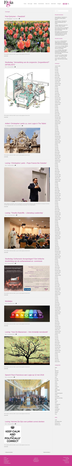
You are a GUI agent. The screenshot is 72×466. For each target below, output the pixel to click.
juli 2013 (56, 315)
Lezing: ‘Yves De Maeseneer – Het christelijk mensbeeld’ (26, 332)
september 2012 (58, 331)
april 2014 (56, 300)
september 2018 (58, 217)
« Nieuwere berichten (9, 452)
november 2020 (58, 176)
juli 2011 (56, 353)
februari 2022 (57, 152)
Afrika (56, 367)
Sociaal (56, 401)
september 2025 (58, 83)
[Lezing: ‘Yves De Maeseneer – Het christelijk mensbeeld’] (27, 350)
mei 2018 (56, 224)
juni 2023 (56, 126)
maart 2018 (57, 227)
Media (56, 391)
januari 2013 (57, 324)
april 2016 (56, 264)
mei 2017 (56, 243)
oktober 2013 (57, 310)
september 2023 (58, 121)
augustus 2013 (57, 313)
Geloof (56, 385)
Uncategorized (57, 404)
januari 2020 (57, 192)
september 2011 (58, 350)
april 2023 (56, 129)
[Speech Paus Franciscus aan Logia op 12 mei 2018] (27, 395)
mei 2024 (56, 109)
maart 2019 (57, 208)
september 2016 (58, 256)
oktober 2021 (57, 158)
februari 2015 (57, 284)
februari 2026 (57, 75)
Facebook (66, 461)
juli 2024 (56, 105)
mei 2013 (56, 318)
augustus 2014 (57, 294)
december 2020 (58, 174)
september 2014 (58, 292)
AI (55, 369)
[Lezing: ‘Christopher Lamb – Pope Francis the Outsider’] (27, 184)
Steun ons (47, 3)
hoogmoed (57, 386)
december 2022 (58, 136)
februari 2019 (57, 209)
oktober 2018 (57, 216)
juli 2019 (56, 201)
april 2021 (56, 168)
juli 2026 (56, 67)
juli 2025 (56, 86)
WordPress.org (57, 424)
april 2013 (56, 320)
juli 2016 (56, 259)
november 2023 (58, 118)
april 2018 (56, 225)
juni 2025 (56, 88)
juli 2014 (56, 296)
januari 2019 (57, 211)
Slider (56, 399)
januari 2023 (57, 134)
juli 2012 (56, 334)
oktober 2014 (57, 291)
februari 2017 (57, 248)
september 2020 (58, 179)
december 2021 (58, 155)
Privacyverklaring (7, 463)
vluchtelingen (57, 409)
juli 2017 (56, 240)
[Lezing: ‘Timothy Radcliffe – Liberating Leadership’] (27, 232)
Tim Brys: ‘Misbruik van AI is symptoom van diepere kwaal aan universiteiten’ (61, 47)
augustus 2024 (57, 104)
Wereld (56, 412)
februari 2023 (57, 133)
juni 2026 (56, 69)
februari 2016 (57, 267)
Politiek (56, 394)
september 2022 (58, 141)
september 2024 (58, 102)
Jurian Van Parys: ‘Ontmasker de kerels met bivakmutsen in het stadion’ (61, 22)
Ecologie (56, 378)
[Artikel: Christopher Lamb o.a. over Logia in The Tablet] (22, 140)
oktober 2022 (57, 139)
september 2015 (58, 275)
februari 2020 (57, 190)
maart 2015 (57, 283)
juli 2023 (56, 125)
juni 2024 (56, 107)
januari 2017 (57, 249)
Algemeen (56, 370)
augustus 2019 (57, 200)
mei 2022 (56, 147)
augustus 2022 (57, 142)
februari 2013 (57, 323)
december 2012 (58, 326)
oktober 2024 (57, 101)
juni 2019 (56, 203)
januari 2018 (57, 230)
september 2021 (58, 160)
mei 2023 (56, 128)
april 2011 (56, 358)
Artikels (35, 3)
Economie (56, 380)
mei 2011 (56, 356)
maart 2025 (57, 93)
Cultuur (56, 375)
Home (25, 3)
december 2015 (58, 270)
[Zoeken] (67, 3)
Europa (56, 383)
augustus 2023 (57, 123)
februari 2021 (57, 171)
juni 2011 (56, 355)
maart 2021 (57, 169)
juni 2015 (56, 278)
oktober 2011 (57, 348)
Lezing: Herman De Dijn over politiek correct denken (24, 422)
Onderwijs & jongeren (59, 393)
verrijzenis (56, 405)
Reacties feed (57, 423)
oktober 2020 (57, 177)
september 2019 (58, 198)
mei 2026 (56, 70)
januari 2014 (57, 305)
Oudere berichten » (46, 452)
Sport (56, 402)
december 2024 (58, 97)
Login (56, 419)
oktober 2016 (57, 254)
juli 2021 (56, 163)
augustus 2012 (57, 332)
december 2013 (58, 307)
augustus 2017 (57, 238)
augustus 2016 (57, 257)
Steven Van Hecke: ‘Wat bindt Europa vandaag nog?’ (61, 58)
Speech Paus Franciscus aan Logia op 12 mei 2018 (24, 375)
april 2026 (56, 72)
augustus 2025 (57, 85)
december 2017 (58, 232)
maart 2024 (57, 112)
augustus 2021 (57, 161)
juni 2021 (56, 165)
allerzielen (56, 372)
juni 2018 (56, 222)
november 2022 (58, 137)
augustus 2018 (57, 219)
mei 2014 (56, 299)
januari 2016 (57, 268)
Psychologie (57, 396)
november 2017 (58, 233)
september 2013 (58, 312)
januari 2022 (57, 153)
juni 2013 (56, 316)
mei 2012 (56, 337)
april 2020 (56, 187)
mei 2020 (56, 185)
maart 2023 (57, 131)
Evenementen (41, 3)
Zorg (56, 413)
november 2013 (58, 308)
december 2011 (57, 345)
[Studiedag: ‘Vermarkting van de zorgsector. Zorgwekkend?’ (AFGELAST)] (27, 91)
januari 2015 (57, 286)
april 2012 (56, 339)
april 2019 (56, 206)
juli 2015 (56, 276)
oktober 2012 (57, 329)
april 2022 (56, 149)
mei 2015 (56, 280)
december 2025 (58, 78)
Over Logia (30, 3)
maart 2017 (57, 246)
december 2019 (58, 193)
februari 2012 (57, 342)
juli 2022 (56, 144)
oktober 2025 (57, 81)
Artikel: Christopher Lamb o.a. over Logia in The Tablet (25, 123)
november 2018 (58, 214)
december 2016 (58, 251)
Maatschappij (57, 389)
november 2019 (58, 195)
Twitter (66, 458)
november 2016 (58, 252)
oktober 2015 (57, 273)
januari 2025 (57, 96)
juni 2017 (56, 241)
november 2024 (58, 99)
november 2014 (58, 289)
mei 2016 (56, 262)
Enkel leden (53, 3)
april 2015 (56, 281)
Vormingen (57, 410)
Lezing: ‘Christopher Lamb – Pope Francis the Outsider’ (26, 163)
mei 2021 (56, 166)
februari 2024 (57, 113)
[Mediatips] (27, 313)
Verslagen (56, 407)
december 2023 (58, 117)
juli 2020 (56, 182)
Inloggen (59, 3)
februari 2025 (57, 94)
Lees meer (6, 117)
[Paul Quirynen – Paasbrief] (27, 36)
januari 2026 (57, 77)
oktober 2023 (57, 120)
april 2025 (56, 91)
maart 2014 (57, 302)
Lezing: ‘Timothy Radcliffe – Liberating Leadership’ (24, 213)
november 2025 (58, 80)
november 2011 (57, 347)
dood (56, 377)
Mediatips (8, 301)
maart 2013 (57, 321)
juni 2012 (56, 336)
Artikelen (5, 459)
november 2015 (58, 272)
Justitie (56, 388)
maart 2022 (57, 150)
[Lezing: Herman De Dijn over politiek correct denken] (12, 434)
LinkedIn (66, 462)
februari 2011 (57, 361)
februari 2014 (57, 304)
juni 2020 (56, 184)
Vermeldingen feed (58, 421)
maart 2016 (57, 265)
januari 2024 (57, 115)
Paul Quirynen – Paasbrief (15, 16)
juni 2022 (56, 145)
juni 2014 (56, 297)
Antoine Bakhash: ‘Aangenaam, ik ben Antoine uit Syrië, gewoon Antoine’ (61, 18)
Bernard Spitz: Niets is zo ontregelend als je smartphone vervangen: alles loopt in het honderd (61, 28)
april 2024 (56, 110)
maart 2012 (57, 340)
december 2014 (58, 288)
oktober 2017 (57, 235)
